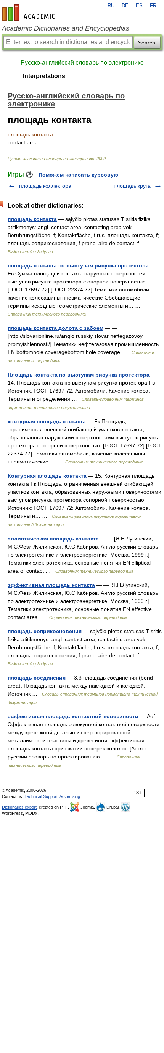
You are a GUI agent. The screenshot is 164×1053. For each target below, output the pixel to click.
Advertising (69, 796)
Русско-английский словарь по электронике (82, 62)
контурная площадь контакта (47, 421)
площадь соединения (37, 678)
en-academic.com (29, 12)
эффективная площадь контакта (51, 585)
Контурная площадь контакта (47, 476)
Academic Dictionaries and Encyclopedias (65, 28)
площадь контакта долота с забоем (55, 328)
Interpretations (44, 76)
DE (125, 5)
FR (153, 5)
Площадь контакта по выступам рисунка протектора (79, 375)
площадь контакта (32, 219)
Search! (147, 42)
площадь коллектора (45, 186)
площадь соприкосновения (45, 631)
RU (111, 5)
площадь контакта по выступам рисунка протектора (78, 265)
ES (139, 5)
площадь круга (132, 186)
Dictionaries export (19, 807)
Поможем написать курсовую (78, 175)
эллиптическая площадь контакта (53, 539)
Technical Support (41, 796)
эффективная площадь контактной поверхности (74, 716)
